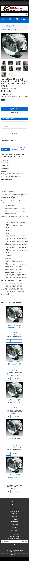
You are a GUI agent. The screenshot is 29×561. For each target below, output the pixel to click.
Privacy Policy (14, 527)
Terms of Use (14, 524)
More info (11, 94)
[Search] (26, 14)
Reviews (22, 147)
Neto (20, 554)
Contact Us (14, 519)
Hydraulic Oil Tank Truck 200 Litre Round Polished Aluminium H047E (14, 438)
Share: (3, 88)
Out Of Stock (16, 453)
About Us (14, 516)
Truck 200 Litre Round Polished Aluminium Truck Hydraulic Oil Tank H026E (14, 401)
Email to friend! (13, 88)
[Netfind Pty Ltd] (14, 8)
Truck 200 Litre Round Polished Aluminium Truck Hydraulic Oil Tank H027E (14, 363)
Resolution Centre (14, 511)
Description (5, 149)
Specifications (14, 149)
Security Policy (14, 534)
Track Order (14, 508)
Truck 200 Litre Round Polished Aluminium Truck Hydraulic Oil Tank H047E (14, 476)
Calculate (15, 133)
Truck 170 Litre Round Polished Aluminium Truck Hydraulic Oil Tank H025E (14, 325)
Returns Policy (14, 530)
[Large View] (3, 63)
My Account (14, 504)
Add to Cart (15, 109)
